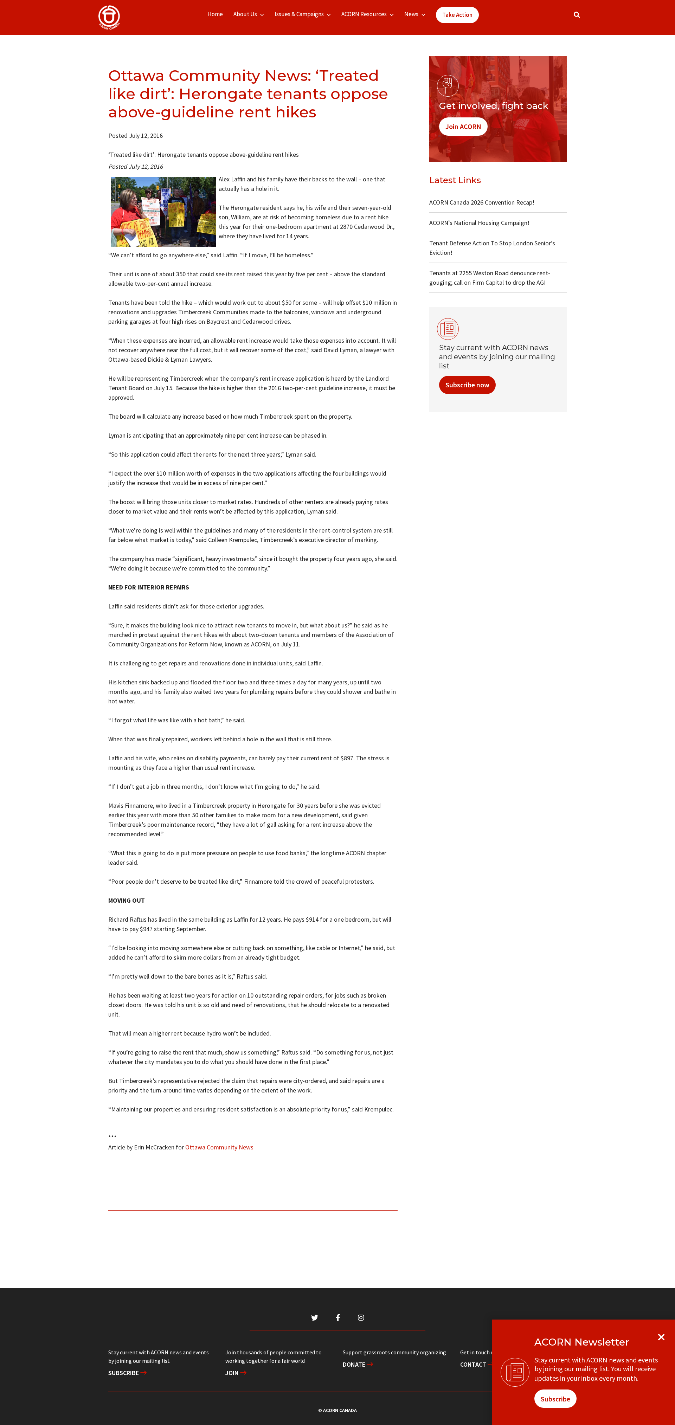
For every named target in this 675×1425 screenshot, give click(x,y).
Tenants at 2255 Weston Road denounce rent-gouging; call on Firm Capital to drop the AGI (489, 277)
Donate (355, 1364)
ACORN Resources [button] (364, 14)
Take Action (457, 15)
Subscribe (124, 1373)
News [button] (411, 14)
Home (215, 14)
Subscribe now (467, 384)
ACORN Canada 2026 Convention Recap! (481, 202)
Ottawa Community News (219, 1147)
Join (232, 1373)
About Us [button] (245, 14)
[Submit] (584, 18)
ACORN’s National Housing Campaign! (479, 223)
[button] (577, 15)
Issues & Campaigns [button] (299, 14)
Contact (474, 1364)
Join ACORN (463, 126)
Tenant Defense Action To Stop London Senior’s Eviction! (492, 248)
